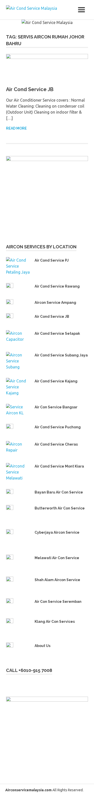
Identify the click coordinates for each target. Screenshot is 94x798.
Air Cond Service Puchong (58, 427)
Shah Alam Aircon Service (57, 580)
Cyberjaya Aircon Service (57, 532)
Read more (16, 128)
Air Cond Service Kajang (56, 381)
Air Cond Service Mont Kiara (59, 466)
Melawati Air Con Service (57, 558)
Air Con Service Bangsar (56, 407)
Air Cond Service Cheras (56, 444)
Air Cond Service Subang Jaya (61, 355)
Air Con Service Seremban (58, 602)
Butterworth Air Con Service (60, 508)
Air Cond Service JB (29, 89)
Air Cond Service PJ (52, 260)
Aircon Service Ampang (55, 303)
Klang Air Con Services (55, 622)
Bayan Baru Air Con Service (59, 492)
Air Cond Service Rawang (57, 286)
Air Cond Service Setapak (57, 333)
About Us (42, 646)
